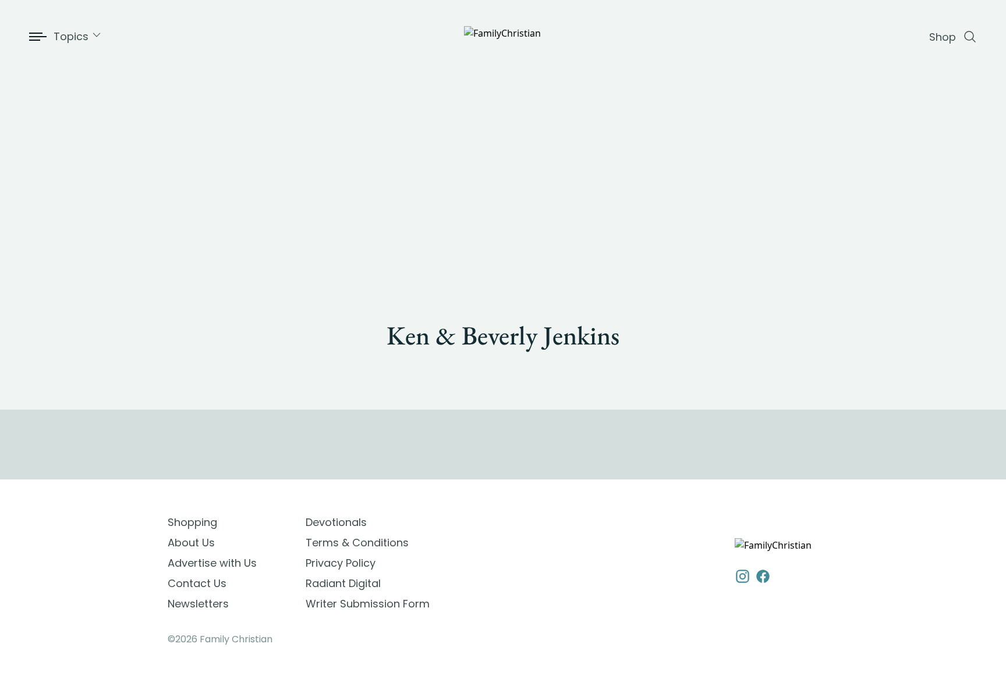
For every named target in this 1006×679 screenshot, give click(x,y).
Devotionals (336, 522)
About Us (191, 542)
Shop (942, 37)
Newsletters (198, 603)
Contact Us (197, 583)
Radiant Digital (343, 583)
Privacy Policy (341, 563)
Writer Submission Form (368, 603)
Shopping (192, 522)
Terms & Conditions (357, 542)
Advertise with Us (212, 563)
